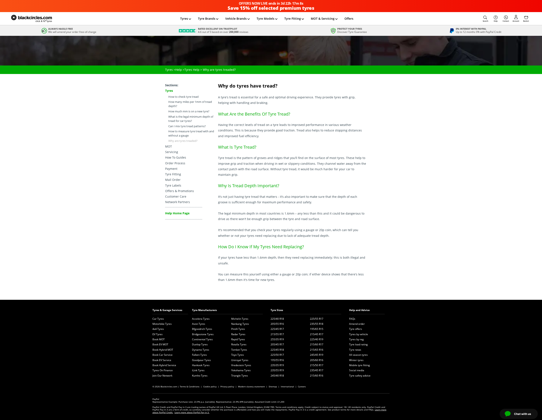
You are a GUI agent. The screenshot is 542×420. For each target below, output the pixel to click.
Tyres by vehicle (358, 334)
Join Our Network (162, 375)
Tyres (184, 19)
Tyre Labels (173, 185)
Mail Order (173, 180)
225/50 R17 (277, 355)
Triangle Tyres (239, 375)
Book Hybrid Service (164, 365)
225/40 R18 (277, 319)
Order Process (175, 163)
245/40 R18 (277, 375)
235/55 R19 (277, 370)
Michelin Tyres (239, 319)
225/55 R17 (316, 319)
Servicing (171, 152)
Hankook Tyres (201, 365)
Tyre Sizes (277, 310)
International (287, 386)
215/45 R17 (316, 334)
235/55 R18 (316, 324)
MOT (168, 146)
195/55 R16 (277, 360)
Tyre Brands (206, 19)
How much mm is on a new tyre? (188, 111)
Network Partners (177, 202)
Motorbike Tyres (162, 324)
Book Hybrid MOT (162, 350)
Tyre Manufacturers (204, 310)
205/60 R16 (316, 360)
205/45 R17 (277, 344)
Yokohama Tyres (241, 370)
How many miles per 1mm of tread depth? (190, 104)
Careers (302, 386)
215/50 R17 (316, 365)
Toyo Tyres (237, 355)
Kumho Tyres (199, 375)
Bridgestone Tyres (203, 334)
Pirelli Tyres (238, 329)
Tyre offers (355, 329)
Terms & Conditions (189, 386)
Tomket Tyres (239, 350)
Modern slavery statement (251, 386)
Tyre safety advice (360, 375)
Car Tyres (158, 319)
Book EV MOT (160, 344)
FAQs (352, 319)
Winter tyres (356, 360)
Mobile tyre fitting (359, 365)
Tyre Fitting (292, 19)
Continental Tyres (202, 339)
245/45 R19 (316, 355)
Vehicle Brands (236, 19)
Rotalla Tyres (238, 344)
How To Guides (175, 157)
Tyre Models (265, 19)
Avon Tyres (198, 324)
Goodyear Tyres (201, 360)
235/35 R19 (277, 365)
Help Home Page (177, 213)
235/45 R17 (316, 370)
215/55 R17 (277, 334)
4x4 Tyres (158, 329)
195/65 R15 (316, 329)
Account (516, 21)
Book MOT (158, 339)
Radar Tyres (238, 334)
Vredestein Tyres (241, 365)
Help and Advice (359, 310)
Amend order (357, 324)
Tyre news (355, 350)
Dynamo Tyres (200, 350)
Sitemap (273, 386)
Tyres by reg (356, 339)
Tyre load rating (358, 344)
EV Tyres (157, 334)
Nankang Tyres (240, 324)
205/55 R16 (277, 324)
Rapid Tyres (238, 339)
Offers (348, 19)
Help (496, 21)
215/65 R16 (316, 350)
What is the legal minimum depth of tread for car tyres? (190, 119)
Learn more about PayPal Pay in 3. (191, 412)
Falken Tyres (199, 355)
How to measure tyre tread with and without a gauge (191, 133)
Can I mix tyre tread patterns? (187, 126)
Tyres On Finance (162, 370)
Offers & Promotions (179, 191)
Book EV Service (161, 360)
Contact (506, 21)
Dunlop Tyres (200, 344)
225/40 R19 (316, 339)
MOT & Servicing (323, 19)
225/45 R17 (277, 329)
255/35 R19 (277, 339)
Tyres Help (191, 70)
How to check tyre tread (183, 97)
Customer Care (175, 196)
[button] (485, 18)
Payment (171, 169)
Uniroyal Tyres (239, 360)
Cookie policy (210, 386)
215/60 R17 (316, 344)
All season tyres (358, 355)
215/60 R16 (316, 375)
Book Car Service (162, 355)
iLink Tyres (198, 370)
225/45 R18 (277, 350)
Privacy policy (227, 386)
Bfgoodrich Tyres (202, 329)
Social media (356, 370)
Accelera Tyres (201, 319)
